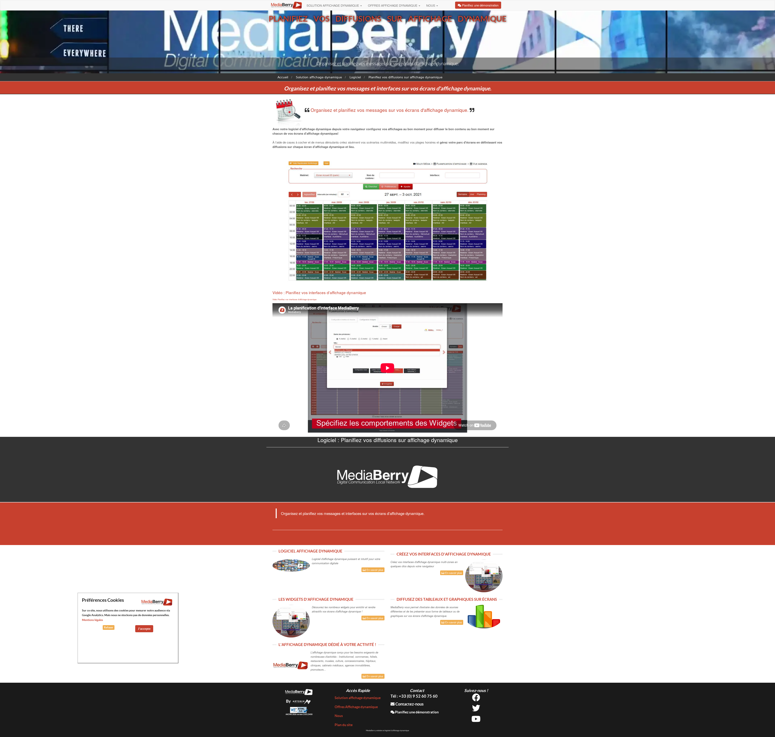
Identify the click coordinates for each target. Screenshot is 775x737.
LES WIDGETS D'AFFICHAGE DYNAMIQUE (316, 599)
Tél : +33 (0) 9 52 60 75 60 (414, 696)
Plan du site (344, 725)
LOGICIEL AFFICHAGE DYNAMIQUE (310, 551)
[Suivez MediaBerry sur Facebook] (476, 699)
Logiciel (355, 77)
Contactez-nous (409, 704)
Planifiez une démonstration (416, 712)
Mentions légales (92, 620)
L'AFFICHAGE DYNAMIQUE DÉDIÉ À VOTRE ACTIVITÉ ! (327, 644)
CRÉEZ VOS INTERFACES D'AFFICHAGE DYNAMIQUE (444, 554)
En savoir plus (374, 570)
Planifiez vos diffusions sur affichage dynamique (405, 77)
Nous (431, 5)
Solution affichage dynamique (333, 5)
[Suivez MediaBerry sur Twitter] (476, 709)
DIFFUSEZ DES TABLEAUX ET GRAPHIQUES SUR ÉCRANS (447, 599)
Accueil (283, 77)
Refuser (108, 627)
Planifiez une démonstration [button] (480, 5)
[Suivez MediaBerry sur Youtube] (476, 720)
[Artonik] (302, 701)
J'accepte (144, 628)
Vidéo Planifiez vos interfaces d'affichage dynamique (294, 299)
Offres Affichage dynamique (393, 5)
